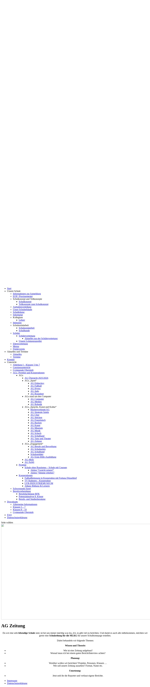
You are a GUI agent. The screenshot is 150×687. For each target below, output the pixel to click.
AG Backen (36, 422)
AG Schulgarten (38, 449)
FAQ (9, 515)
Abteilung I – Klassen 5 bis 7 (26, 365)
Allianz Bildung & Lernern (37, 486)
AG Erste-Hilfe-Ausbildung (43, 457)
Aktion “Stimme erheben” (42, 473)
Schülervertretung (27, 336)
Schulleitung (18, 312)
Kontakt (11, 359)
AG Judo (34, 391)
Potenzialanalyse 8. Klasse (31, 496)
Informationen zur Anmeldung (27, 293)
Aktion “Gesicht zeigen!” (42, 470)
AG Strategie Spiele (39, 412)
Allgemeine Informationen (25, 504)
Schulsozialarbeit (26, 328)
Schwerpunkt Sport (22, 488)
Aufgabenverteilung (22, 307)
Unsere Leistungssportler (30, 341)
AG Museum (36, 428)
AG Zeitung (36, 441)
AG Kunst (35, 425)
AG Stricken (36, 417)
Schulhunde (24, 330)
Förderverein (19, 349)
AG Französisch (38, 420)
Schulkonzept (25, 301)
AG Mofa (29, 459)
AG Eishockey (37, 383)
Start (9, 288)
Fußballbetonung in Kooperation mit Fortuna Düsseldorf (51, 478)
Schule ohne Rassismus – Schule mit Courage (46, 467)
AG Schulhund (37, 451)
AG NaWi (29, 462)
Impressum (12, 680)
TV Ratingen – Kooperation (38, 480)
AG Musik (35, 430)
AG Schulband (37, 436)
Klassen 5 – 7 (19, 507)
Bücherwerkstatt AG (40, 409)
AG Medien (36, 401)
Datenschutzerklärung (17, 517)
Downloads (12, 501)
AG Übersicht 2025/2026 (36, 378)
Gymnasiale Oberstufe (23, 370)
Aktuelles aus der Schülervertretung (41, 338)
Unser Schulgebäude (22, 309)
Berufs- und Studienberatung (32, 499)
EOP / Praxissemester (23, 296)
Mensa (16, 346)
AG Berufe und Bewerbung (43, 446)
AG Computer (37, 399)
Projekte (22, 465)
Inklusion (17, 322)
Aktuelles (17, 354)
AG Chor (34, 415)
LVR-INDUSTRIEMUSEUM (39, 483)
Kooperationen (26, 475)
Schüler (16, 333)
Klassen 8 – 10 (20, 509)
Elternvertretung (20, 343)
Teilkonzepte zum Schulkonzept (33, 304)
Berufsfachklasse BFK (29, 494)
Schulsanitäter (36, 454)
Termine (17, 357)
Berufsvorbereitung (22, 491)
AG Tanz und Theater (40, 438)
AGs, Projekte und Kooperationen (29, 372)
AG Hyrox (35, 388)
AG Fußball (36, 386)
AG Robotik (36, 404)
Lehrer (22, 320)
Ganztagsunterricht (21, 367)
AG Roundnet (37, 394)
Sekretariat (18, 315)
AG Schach (35, 433)
